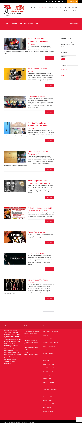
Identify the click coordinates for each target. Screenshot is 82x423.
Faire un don (72, 1)
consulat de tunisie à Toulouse (50, 342)
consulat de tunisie (47, 339)
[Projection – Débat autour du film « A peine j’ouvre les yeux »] (15, 213)
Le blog (66, 10)
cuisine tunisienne (52, 346)
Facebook (64, 75)
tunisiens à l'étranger (48, 411)
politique (52, 382)
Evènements (53, 7)
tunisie (49, 407)
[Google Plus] (62, 1)
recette (51, 385)
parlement (45, 382)
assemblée (55, 331)
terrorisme (54, 389)
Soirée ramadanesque (36, 96)
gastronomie (46, 360)
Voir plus (49, 58)
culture (44, 349)
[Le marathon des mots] (15, 259)
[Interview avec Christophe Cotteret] (15, 285)
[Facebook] (52, 1)
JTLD (51, 371)
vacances (45, 414)
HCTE (53, 364)
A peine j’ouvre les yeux (37, 232)
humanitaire (46, 367)
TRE (53, 404)
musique (45, 378)
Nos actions (43, 7)
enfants (51, 353)
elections (45, 353)
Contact (74, 10)
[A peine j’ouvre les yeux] (15, 237)
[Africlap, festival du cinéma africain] (15, 74)
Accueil (34, 7)
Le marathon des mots (36, 253)
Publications (65, 7)
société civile (46, 389)
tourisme (45, 400)
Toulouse (50, 396)
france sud (50, 357)
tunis (44, 407)
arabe (48, 331)
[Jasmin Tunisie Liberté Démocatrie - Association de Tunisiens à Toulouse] (15, 9)
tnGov (44, 396)
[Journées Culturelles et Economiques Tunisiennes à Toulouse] (15, 44)
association (45, 335)
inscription (53, 367)
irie (43, 371)
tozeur (51, 400)
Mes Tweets (64, 69)
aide (44, 331)
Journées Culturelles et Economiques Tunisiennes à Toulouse (38, 41)
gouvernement (46, 364)
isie (47, 371)
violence (52, 414)
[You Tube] (59, 1)
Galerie (74, 7)
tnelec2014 (51, 393)
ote (50, 378)
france (44, 357)
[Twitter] (55, 1)
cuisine (44, 346)
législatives (51, 375)
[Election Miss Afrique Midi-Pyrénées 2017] (15, 157)
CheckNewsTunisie (30, 337)
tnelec (44, 393)
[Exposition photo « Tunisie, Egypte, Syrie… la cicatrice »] (15, 186)
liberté (44, 375)
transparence (46, 404)
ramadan (45, 385)
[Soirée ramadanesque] (15, 102)
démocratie (51, 349)
